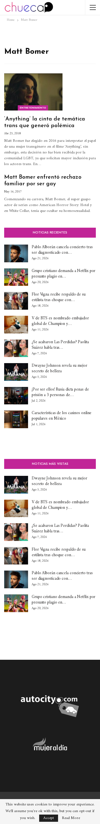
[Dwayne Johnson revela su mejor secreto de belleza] (16, 372)
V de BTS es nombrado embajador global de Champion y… (60, 321)
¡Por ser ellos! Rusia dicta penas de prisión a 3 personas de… (60, 392)
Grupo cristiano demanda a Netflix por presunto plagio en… (63, 273)
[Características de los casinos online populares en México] (16, 419)
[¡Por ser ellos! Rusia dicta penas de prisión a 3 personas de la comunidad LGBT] (16, 396)
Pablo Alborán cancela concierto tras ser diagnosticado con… (62, 249)
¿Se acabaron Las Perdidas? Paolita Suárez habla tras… (60, 344)
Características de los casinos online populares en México (61, 415)
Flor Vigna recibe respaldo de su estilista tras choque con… (59, 297)
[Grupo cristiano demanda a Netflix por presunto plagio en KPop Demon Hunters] (16, 277)
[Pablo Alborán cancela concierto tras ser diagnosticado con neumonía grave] (16, 253)
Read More (71, 818)
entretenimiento (33, 108)
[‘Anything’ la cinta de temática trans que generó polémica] (33, 92)
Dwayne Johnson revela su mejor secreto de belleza (59, 368)
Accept (48, 818)
